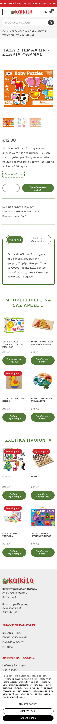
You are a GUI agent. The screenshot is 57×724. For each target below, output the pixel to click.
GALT (23, 216)
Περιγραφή (15, 239)
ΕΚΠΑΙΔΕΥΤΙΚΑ (19, 31)
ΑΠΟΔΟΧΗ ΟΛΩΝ (28, 718)
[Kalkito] (18, 580)
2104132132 (9, 611)
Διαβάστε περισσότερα (14, 417)
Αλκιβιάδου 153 (11, 608)
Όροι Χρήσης (10, 669)
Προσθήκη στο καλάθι (38, 189)
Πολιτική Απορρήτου (14, 665)
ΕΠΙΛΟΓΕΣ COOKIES (28, 704)
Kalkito (5, 31)
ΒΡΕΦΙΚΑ (7, 647)
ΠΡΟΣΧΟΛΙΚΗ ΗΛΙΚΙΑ (15, 637)
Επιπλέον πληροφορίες (37, 239)
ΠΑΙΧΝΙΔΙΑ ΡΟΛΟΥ (13, 642)
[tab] (15, 239)
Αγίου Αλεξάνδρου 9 (14, 592)
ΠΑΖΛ (33, 31)
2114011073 (9, 596)
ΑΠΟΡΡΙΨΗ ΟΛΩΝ (28, 711)
